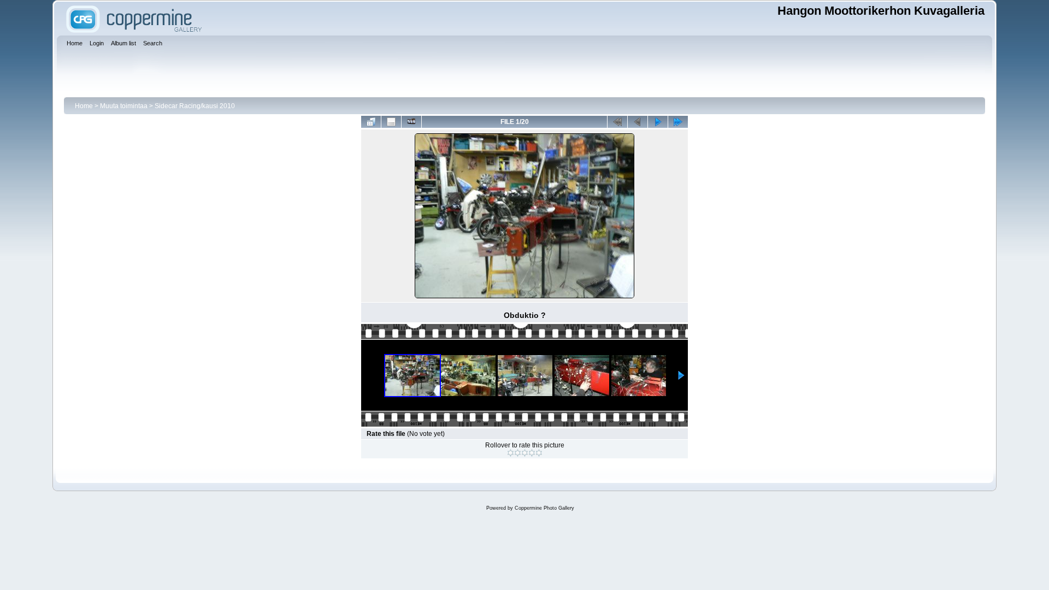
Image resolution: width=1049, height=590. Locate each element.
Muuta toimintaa (124, 106)
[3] (524, 453)
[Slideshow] (411, 122)
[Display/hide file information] (391, 122)
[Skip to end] (678, 122)
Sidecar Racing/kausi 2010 (195, 106)
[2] (517, 453)
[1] (510, 453)
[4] (531, 453)
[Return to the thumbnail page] (371, 122)
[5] (539, 453)
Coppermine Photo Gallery (544, 508)
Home (84, 106)
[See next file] (658, 122)
